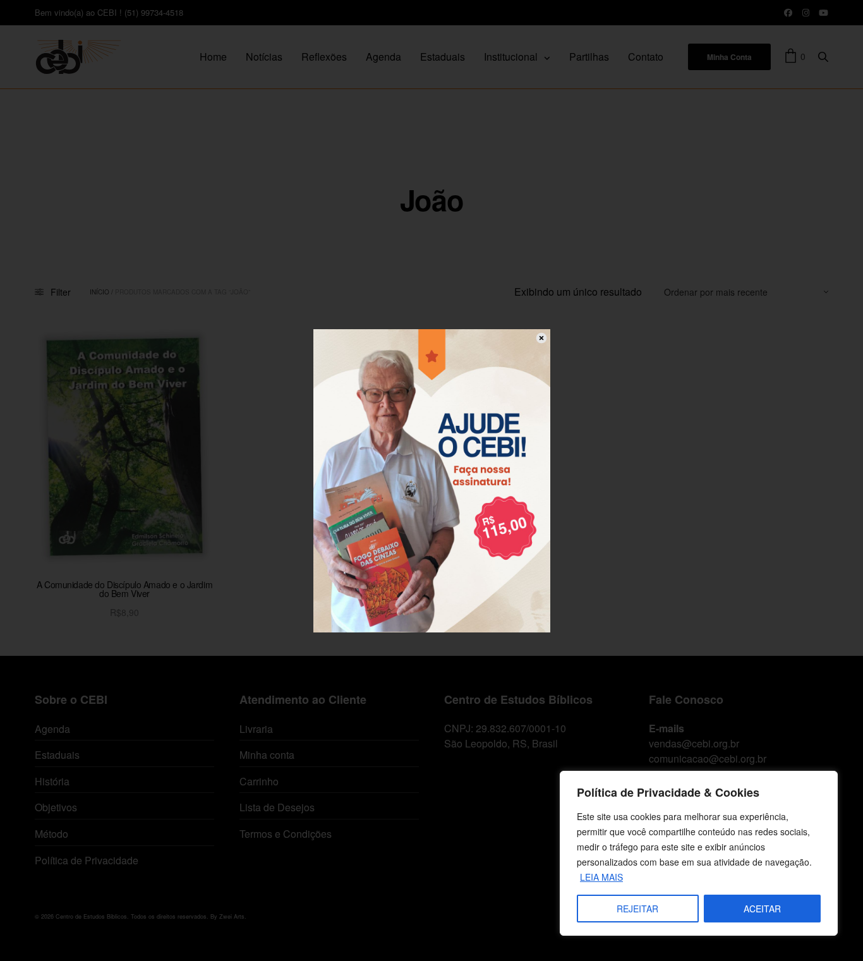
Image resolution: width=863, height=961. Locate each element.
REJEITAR (637, 908)
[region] (699, 853)
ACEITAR (762, 908)
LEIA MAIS (601, 877)
